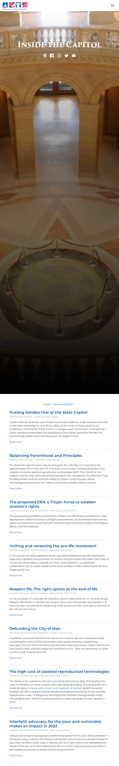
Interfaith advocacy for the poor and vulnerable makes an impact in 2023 (55, 723)
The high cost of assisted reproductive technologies (59, 671)
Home (47, 404)
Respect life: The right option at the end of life (53, 589)
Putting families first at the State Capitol (48, 412)
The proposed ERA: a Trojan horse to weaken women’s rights (52, 504)
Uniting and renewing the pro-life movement (53, 546)
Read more (15, 442)
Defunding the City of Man (35, 628)
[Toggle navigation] (112, 5)
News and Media (63, 404)
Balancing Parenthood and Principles (45, 455)
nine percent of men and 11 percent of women (55, 688)
